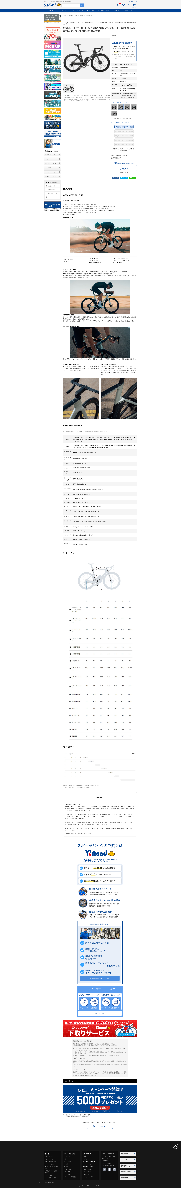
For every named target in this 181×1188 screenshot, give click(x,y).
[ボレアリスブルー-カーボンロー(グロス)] (134, 107)
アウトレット (117, 10)
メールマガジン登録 (108, 1166)
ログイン (79, 1116)
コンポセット (68, 1161)
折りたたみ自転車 (51, 1161)
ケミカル (86, 1159)
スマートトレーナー (89, 1164)
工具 (85, 1156)
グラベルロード (50, 1175)
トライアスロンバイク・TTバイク (52, 1167)
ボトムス (67, 1174)
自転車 (51, 10)
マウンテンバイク (51, 1164)
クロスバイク (50, 1159)
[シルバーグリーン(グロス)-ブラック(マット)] (127, 107)
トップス (67, 1172)
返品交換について (52, 193)
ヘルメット (68, 1169)
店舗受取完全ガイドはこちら (100, 978)
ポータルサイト (107, 1163)
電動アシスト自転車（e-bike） (52, 1171)
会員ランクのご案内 (108, 1154)
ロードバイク (50, 1156)
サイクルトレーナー (103, 10)
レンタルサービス (89, 1177)
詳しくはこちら (100, 1013)
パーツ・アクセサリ (77, 10)
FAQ (49, 197)
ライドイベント (88, 1172)
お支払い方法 (51, 186)
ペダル (67, 1164)
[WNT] (114, 107)
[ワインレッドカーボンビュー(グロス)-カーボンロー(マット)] (114, 113)
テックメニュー (88, 1174)
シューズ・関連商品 (70, 1177)
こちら (118, 158)
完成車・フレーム (50, 155)
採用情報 (105, 1160)
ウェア (64, 10)
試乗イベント (87, 1169)
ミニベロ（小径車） (51, 1178)
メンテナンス (90, 10)
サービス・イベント (130, 10)
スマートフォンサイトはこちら (47, 1182)
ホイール (67, 1156)
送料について (51, 189)
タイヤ (67, 1159)
